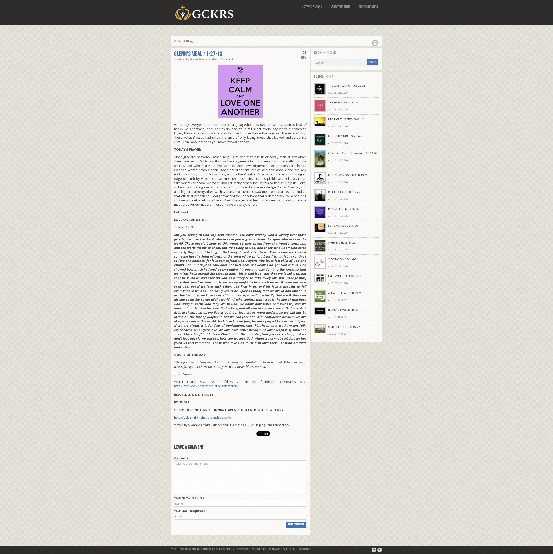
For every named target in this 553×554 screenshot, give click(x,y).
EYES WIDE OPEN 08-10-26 (344, 276)
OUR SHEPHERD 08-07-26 (344, 327)
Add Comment (224, 59)
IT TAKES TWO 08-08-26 (343, 310)
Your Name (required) (189, 498)
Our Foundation (368, 7)
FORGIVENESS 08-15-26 (343, 226)
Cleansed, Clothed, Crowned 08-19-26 (352, 153)
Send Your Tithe (340, 7)
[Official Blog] (374, 550)
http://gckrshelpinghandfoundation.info (202, 417)
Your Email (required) (189, 511)
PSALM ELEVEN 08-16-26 (343, 209)
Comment (181, 458)
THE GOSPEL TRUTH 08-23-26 (346, 86)
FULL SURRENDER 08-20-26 (345, 136)
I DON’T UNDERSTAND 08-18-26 (347, 175)
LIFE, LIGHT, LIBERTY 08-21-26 (346, 119)
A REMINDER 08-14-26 (341, 242)
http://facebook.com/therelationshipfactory (206, 386)
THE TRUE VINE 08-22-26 (343, 102)
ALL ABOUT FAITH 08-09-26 (344, 293)
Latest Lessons (312, 7)
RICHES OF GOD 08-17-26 (344, 192)
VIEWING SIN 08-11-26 (342, 259)
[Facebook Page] (379, 550)
